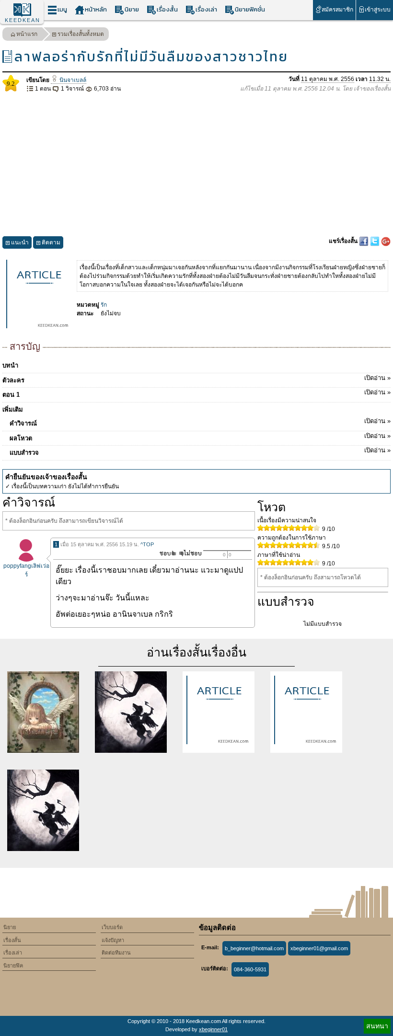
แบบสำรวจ (200, 451)
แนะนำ (20, 242)
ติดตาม (51, 242)
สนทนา (377, 1026)
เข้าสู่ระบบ (378, 9)
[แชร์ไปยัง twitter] (375, 241)
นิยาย (132, 9)
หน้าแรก (26, 34)
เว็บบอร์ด (112, 927)
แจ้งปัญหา (113, 940)
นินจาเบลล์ (72, 80)
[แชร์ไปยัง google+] (386, 241)
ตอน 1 (196, 393)
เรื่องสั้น (167, 9)
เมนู (62, 9)
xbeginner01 (213, 1029)
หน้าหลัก (96, 9)
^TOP (147, 544)
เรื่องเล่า (206, 9)
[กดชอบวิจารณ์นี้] (165, 553)
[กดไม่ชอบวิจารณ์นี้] (190, 553)
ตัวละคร (196, 379)
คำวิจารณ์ (200, 422)
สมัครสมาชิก (337, 9)
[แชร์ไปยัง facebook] (364, 241)
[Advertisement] (196, 165)
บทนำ (10, 365)
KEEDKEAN (22, 20)
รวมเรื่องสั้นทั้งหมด (81, 34)
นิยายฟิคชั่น (250, 9)
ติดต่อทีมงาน (116, 952)
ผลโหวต (200, 437)
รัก (104, 304)
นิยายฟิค (13, 965)
